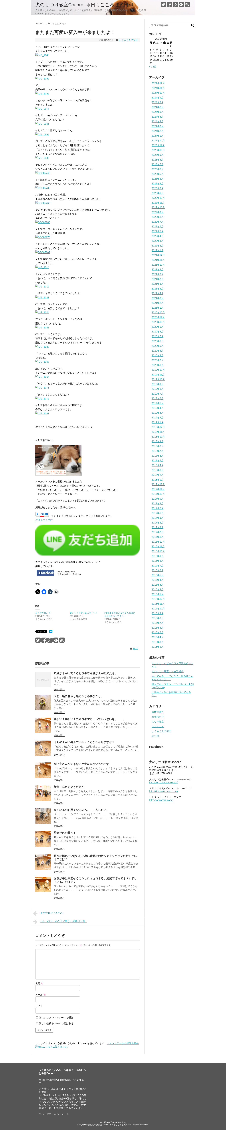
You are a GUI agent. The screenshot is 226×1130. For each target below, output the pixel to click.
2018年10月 (158, 436)
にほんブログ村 (44, 520)
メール (40, 994)
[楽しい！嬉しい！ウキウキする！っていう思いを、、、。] (43, 732)
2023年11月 (158, 145)
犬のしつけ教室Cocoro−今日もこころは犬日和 (84, 4)
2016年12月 (158, 541)
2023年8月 (157, 159)
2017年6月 (157, 513)
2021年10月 (158, 264)
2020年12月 (158, 312)
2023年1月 (157, 193)
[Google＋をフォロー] (175, 5)
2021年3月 (157, 298)
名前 (39, 983)
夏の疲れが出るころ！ (52, 913)
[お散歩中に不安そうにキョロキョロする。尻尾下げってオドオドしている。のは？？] (43, 891)
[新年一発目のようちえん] (43, 800)
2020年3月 (157, 355)
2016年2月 (157, 589)
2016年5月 (157, 575)
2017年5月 (157, 518)
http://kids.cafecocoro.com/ (163, 791)
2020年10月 (158, 322)
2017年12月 (158, 484)
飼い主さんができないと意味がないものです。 (83, 764)
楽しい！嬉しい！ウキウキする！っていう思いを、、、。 (90, 719)
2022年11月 (158, 202)
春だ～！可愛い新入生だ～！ (84, 613)
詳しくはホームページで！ (54, 1114)
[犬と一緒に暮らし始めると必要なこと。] (43, 709)
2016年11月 (158, 546)
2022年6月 (157, 226)
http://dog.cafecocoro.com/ (163, 782)
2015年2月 (157, 646)
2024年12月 (158, 83)
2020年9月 (157, 327)
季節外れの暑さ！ (65, 832)
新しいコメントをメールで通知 (56, 1017)
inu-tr (135, 648)
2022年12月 (158, 198)
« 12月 (152, 66)
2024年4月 (157, 121)
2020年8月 (157, 331)
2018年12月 (158, 427)
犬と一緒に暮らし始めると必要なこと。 (79, 696)
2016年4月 (157, 580)
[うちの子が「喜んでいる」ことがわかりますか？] (43, 755)
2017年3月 (157, 527)
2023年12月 (158, 140)
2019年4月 (157, 408)
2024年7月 (157, 107)
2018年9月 (157, 441)
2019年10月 (158, 379)
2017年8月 (157, 503)
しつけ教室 (158, 721)
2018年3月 (157, 470)
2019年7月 (157, 393)
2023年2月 (157, 188)
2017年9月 (157, 498)
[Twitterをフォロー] (163, 5)
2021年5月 (157, 288)
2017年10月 (158, 494)
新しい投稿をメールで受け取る (56, 1023)
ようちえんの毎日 (128, 40)
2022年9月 (157, 212)
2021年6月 (157, 284)
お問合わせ (158, 717)
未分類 (155, 736)
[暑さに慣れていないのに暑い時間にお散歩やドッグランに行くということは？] (43, 869)
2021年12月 (158, 255)
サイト (39, 1006)
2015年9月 (157, 613)
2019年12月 (158, 370)
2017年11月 (158, 489)
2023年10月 (158, 150)
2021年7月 (157, 279)
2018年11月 (158, 432)
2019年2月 (157, 417)
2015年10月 (158, 608)
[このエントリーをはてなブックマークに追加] (50, 632)
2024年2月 (157, 131)
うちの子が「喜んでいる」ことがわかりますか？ (84, 742)
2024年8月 (157, 102)
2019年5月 (157, 403)
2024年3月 (157, 126)
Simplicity (121, 1122)
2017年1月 (157, 537)
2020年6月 (157, 341)
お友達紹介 (158, 712)
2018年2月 (157, 475)
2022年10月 (158, 207)
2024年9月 (157, 97)
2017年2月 (157, 532)
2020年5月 (157, 346)
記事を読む (59, 689)
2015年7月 (157, 623)
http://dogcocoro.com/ (160, 800)
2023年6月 (157, 169)
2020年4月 (157, 350)
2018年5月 (157, 460)
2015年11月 (158, 604)
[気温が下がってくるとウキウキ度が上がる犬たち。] (43, 686)
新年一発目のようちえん (69, 786)
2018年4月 (157, 465)
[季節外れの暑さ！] (43, 846)
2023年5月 (157, 174)
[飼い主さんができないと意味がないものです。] (43, 777)
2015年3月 (157, 642)
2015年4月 (157, 637)
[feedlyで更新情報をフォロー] (181, 5)
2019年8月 (157, 389)
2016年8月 (157, 561)
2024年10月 (158, 93)
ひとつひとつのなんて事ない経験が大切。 (63, 921)
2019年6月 (157, 398)
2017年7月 (157, 508)
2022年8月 (157, 217)
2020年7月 (157, 336)
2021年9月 (157, 269)
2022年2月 (157, 245)
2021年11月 (158, 260)
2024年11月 (158, 88)
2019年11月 (158, 374)
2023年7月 (157, 164)
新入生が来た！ (42, 613)
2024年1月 (157, 135)
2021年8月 (157, 274)
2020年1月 (157, 365)
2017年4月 (157, 522)
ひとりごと (158, 726)
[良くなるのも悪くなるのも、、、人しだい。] (43, 823)
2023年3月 (157, 183)
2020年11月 (158, 317)
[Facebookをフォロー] (169, 5)
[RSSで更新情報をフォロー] (187, 5)
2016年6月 (157, 570)
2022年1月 (157, 250)
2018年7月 (157, 451)
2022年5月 (157, 231)
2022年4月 (157, 236)
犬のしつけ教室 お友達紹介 (168, 671)
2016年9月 (157, 556)
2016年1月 (157, 594)
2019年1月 (157, 422)
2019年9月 (157, 384)
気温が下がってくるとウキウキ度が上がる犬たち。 (85, 673)
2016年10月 (158, 551)
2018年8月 (157, 446)
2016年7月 (157, 565)
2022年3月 (157, 241)
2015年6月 (157, 627)
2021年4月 (157, 293)
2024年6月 (157, 112)
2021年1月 (157, 307)
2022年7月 (157, 221)
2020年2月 (157, 360)
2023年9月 (157, 155)
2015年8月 (157, 618)
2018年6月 (157, 455)
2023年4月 (157, 178)
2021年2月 (157, 303)
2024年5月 (157, 116)
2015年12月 (158, 599)
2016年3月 (157, 584)
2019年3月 (157, 412)
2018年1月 (157, 479)
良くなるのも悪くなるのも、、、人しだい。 (81, 809)
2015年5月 (157, 632)
